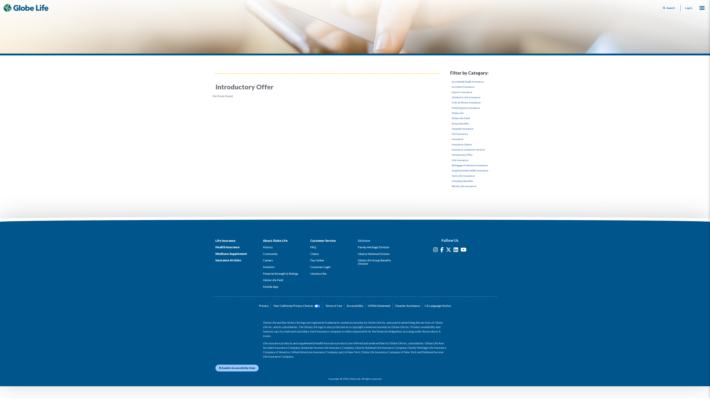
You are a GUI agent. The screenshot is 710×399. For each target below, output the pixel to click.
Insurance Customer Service (468, 149)
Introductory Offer (462, 154)
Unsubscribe (318, 273)
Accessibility (355, 305)
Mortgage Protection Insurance (470, 165)
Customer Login (320, 267)
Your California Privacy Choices (293, 305)
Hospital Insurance (463, 128)
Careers (268, 260)
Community (270, 253)
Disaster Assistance (407, 305)
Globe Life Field (461, 118)
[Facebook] (442, 250)
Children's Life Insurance (466, 97)
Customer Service (323, 240)
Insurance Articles (228, 260)
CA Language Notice (438, 305)
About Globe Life (275, 240)
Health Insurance (227, 247)
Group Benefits (460, 123)
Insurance (457, 139)
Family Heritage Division (373, 247)
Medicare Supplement (231, 253)
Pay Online (317, 260)
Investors (269, 267)
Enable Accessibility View (238, 367)
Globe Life (458, 113)
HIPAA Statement (379, 305)
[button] (702, 8)
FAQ (313, 247)
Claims (314, 253)
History (268, 247)
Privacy (264, 305)
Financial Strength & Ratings (280, 273)
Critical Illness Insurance (466, 102)
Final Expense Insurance (466, 107)
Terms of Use (333, 305)
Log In (688, 7)
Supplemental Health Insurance (470, 170)
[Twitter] (448, 250)
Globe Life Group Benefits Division (374, 261)
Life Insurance (460, 160)
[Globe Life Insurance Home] (26, 8)
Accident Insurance (463, 86)
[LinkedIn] (456, 250)
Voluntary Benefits (462, 181)
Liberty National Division (374, 253)
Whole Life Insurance (464, 186)
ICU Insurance (460, 133)
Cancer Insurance (462, 92)
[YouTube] (463, 250)
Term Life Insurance (463, 175)
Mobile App (270, 286)
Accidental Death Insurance (468, 81)
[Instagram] (435, 250)
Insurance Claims (462, 144)
